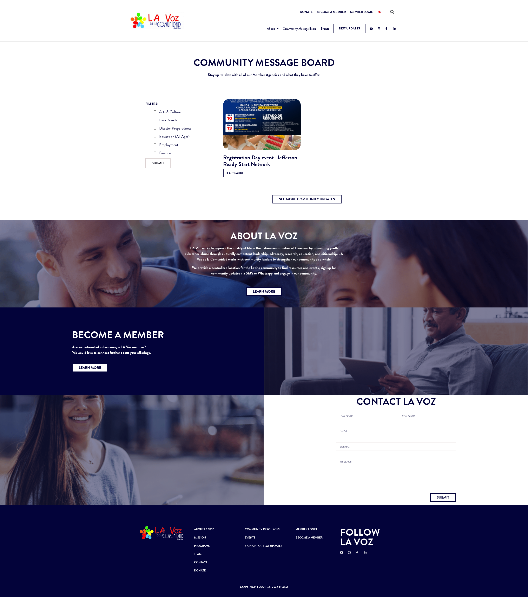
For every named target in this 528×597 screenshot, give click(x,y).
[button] (349, 28)
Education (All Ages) (174, 137)
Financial (165, 153)
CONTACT (200, 562)
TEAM (198, 554)
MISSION (200, 537)
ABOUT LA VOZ (204, 529)
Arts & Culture (169, 112)
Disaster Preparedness (174, 128)
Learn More (235, 173)
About (271, 28)
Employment (168, 145)
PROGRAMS (202, 546)
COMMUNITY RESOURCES (262, 529)
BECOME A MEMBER (331, 12)
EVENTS (250, 537)
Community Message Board (300, 28)
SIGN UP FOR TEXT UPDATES (263, 546)
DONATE (306, 12)
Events (325, 28)
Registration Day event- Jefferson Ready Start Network (260, 160)
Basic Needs (167, 120)
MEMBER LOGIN (362, 12)
